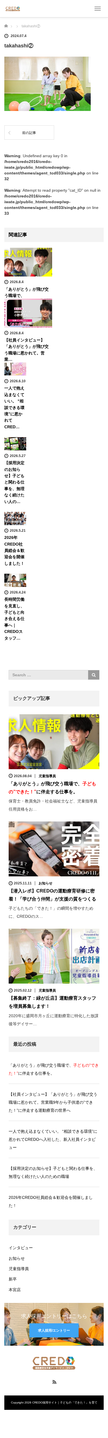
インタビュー (21, 1247)
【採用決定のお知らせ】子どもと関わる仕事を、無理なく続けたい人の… (14, 482)
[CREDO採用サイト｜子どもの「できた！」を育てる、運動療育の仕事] (12, 8)
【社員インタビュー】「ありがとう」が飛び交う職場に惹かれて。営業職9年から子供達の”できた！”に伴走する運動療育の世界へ (53, 1102)
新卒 (13, 1279)
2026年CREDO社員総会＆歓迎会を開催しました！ (14, 550)
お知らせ (45, 883)
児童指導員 (47, 776)
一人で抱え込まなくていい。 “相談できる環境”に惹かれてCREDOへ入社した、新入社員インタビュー (53, 1139)
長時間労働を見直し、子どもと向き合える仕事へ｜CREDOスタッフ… (14, 618)
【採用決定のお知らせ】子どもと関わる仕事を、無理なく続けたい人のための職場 (53, 1172)
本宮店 (15, 1289)
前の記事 (29, 133)
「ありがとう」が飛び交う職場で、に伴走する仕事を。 (54, 1069)
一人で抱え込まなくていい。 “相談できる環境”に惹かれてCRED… (14, 407)
